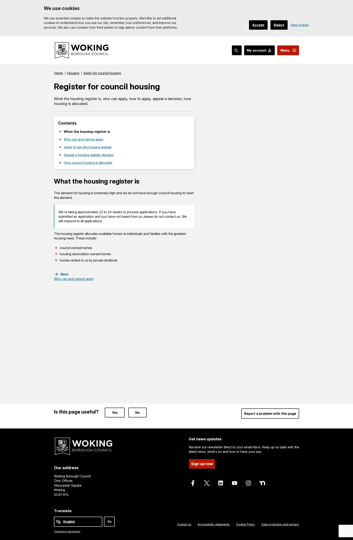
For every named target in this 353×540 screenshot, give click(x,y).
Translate (62, 511)
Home (58, 73)
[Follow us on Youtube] (234, 483)
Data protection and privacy (280, 524)
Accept (258, 25)
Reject (279, 25)
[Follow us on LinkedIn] (221, 483)
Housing (73, 73)
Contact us (184, 524)
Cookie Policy (245, 524)
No (137, 412)
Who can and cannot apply (84, 139)
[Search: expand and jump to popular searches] (237, 50)
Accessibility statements (214, 524)
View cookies (299, 25)
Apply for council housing (102, 73)
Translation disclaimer (67, 531)
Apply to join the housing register (88, 147)
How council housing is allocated (88, 163)
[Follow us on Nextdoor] (262, 483)
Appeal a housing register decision (89, 155)
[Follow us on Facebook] (193, 483)
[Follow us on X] (207, 483)
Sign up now (202, 464)
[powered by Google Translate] (58, 521)
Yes (115, 412)
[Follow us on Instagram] (248, 483)
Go (109, 521)
